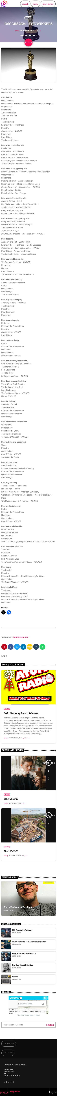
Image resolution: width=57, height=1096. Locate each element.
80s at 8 (15, 977)
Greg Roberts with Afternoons (24, 953)
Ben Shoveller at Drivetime (22, 965)
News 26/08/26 (11, 798)
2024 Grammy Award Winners (21, 713)
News (28, 18)
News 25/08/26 (11, 851)
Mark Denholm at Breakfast (18, 907)
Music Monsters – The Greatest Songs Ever (29, 942)
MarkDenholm (20, 637)
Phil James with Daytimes (22, 930)
